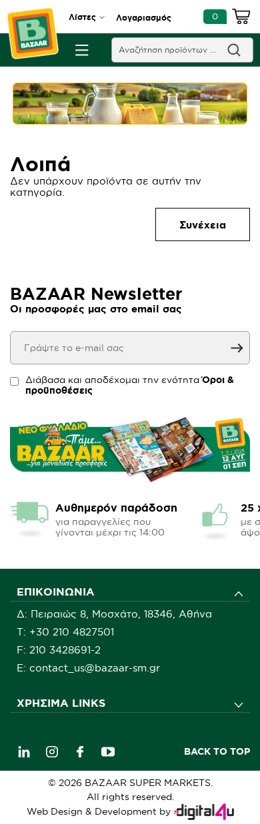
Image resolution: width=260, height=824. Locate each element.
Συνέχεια (202, 224)
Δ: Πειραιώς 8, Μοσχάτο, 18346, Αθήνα (114, 613)
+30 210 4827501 (71, 631)
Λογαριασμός (143, 17)
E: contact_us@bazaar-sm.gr (88, 667)
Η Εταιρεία (43, 725)
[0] (241, 19)
